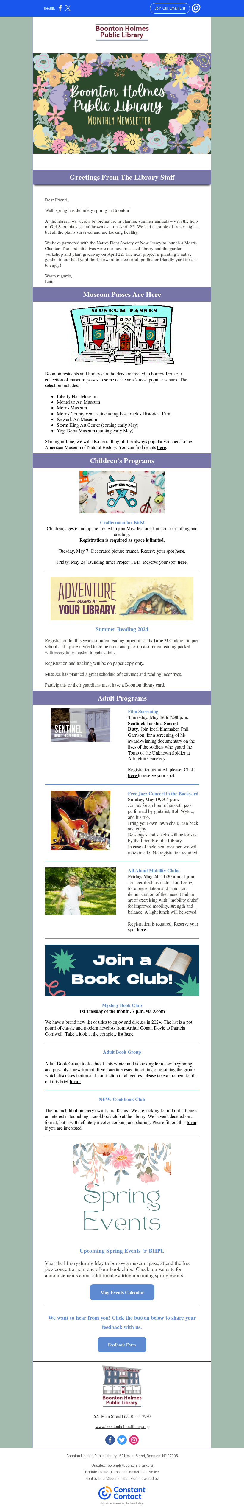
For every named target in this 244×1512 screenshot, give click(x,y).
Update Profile (96, 1472)
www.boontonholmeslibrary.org (122, 1426)
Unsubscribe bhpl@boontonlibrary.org (122, 1465)
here (161, 447)
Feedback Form (122, 1345)
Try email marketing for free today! (122, 1503)
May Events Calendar (122, 1292)
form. (75, 1081)
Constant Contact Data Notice (135, 1472)
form (191, 1122)
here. (180, 550)
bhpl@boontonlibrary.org (118, 1479)
